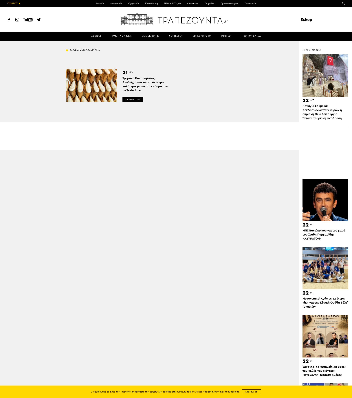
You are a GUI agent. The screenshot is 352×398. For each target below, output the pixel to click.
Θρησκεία (133, 3)
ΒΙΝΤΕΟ (226, 36)
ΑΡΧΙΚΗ (96, 36)
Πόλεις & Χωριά (172, 3)
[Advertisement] (325, 149)
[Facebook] (9, 20)
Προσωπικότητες (229, 3)
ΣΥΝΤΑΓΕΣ (176, 36)
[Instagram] (17, 20)
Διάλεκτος (192, 3)
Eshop (306, 20)
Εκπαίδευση (151, 3)
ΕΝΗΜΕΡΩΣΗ (150, 36)
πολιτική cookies (229, 392)
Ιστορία (100, 3)
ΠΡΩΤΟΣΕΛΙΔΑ (251, 36)
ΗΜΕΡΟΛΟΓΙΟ (202, 36)
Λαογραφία (116, 3)
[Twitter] (39, 20)
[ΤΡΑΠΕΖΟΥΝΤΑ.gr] (176, 19)
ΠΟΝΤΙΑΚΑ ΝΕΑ (121, 36)
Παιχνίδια (209, 3)
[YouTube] (28, 20)
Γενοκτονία (250, 3)
